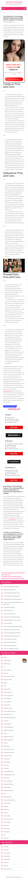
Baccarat (6, 673)
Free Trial (14, 427)
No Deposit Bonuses (8, 784)
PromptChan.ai (10, 467)
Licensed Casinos (8, 755)
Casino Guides (7, 689)
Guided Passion (14, 2)
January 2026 (7, 853)
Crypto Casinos (7, 702)
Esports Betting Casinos (9, 711)
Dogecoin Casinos (8, 708)
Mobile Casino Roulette (9, 589)
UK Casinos (6, 825)
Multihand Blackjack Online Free (12, 636)
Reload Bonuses (8, 797)
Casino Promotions (8, 695)
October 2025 (7, 856)
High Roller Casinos (8, 736)
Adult (5, 657)
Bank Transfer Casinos (9, 676)
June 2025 (6, 862)
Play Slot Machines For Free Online (12, 620)
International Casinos (9, 752)
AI (4, 667)
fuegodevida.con (7, 391)
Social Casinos (7, 822)
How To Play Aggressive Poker (11, 648)
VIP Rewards (7, 828)
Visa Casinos (7, 831)
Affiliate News (7, 663)
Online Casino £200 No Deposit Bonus (13, 626)
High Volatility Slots (8, 740)
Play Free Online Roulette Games (12, 617)
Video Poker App (8, 623)
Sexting (5, 812)
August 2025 (7, 859)
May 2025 (6, 865)
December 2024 (7, 869)
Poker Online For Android (10, 639)
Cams (5, 686)
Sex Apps (6, 806)
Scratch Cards (7, 803)
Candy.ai (8, 415)
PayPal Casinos (7, 787)
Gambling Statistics (8, 727)
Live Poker (6, 768)
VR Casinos (6, 838)
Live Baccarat (7, 759)
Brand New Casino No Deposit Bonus (13, 599)
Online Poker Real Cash (9, 614)
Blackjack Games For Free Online (12, 629)
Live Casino (6, 765)
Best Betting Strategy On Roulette (12, 633)
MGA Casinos (7, 778)
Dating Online (7, 705)
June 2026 (6, 850)
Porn (5, 793)
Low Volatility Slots (8, 771)
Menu (3, 8)
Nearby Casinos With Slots (10, 645)
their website (12, 519)
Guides (5, 733)
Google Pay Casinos (8, 730)
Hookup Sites (7, 746)
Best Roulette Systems (9, 607)
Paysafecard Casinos (9, 790)
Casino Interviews (8, 692)
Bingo (5, 682)
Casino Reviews (7, 698)
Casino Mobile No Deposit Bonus (12, 593)
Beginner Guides (8, 679)
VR (4, 835)
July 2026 (6, 846)
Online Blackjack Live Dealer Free (12, 596)
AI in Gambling (7, 670)
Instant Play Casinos (9, 749)
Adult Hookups (7, 660)
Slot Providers (7, 816)
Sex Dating (6, 809)
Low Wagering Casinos (9, 774)
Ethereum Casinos (8, 714)
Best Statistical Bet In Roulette (11, 586)
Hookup (5, 743)
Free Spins (6, 721)
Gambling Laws (7, 724)
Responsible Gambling (9, 800)
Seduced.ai (9, 441)
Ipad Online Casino (8, 610)
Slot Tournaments (8, 819)
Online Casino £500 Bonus (10, 642)
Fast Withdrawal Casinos (10, 717)
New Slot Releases (8, 781)
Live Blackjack (7, 762)
